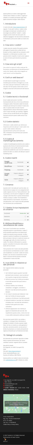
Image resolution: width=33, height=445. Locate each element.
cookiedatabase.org (11, 360)
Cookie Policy (6, 424)
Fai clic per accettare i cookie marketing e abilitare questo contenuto (16, 403)
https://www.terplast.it (19, 27)
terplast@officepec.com (11, 384)
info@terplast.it (9, 386)
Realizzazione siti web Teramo (11, 437)
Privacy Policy (15, 424)
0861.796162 (8, 382)
